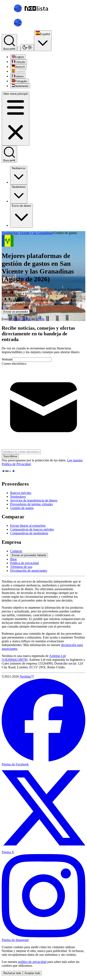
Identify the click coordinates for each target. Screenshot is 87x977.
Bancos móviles (20, 493)
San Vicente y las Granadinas (33, 233)
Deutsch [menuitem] (20, 66)
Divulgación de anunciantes (28, 570)
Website (7, 359)
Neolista (7, 233)
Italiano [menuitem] (19, 76)
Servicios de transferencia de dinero (33, 500)
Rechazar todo (12, 973)
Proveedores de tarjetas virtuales (31, 504)
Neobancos (19, 168)
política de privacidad (32, 962)
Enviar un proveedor (15, 311)
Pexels (40, 319)
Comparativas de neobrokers (29, 533)
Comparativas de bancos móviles (32, 529)
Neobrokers (19, 186)
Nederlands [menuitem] (22, 86)
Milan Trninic (22, 319)
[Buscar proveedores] (18, 49)
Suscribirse (10, 456)
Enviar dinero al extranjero (28, 525)
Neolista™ (27, 676)
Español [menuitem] (20, 71)
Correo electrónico (14, 363)
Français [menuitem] (20, 61)
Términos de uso (21, 567)
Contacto (16, 551)
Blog (13, 559)
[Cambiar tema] (27, 47)
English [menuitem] (19, 57)
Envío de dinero (21, 205)
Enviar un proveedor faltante (29, 555)
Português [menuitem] (21, 81)
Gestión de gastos (22, 508)
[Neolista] (12, 475)
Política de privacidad (24, 563)
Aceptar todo (32, 973)
